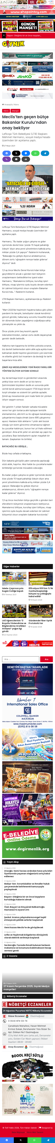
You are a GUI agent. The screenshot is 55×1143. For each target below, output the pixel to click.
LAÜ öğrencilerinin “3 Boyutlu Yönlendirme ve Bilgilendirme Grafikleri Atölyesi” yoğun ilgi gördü (14, 626)
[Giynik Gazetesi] (13, 44)
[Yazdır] (26, 159)
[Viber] (6, 159)
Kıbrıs (16, 104)
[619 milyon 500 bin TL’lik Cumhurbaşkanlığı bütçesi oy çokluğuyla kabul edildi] (41, 579)
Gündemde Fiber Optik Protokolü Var (40, 622)
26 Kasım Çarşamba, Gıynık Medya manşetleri (24, 988)
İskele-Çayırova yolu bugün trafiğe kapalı (12, 589)
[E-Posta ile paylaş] (16, 159)
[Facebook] (6, 153)
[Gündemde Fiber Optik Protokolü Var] (41, 611)
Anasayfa (8, 104)
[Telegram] (45, 153)
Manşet (15, 111)
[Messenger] (26, 153)
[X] (16, 153)
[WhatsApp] (35, 153)
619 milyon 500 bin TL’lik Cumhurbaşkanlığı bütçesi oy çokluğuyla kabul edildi (41, 592)
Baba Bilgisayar (18, 1132)
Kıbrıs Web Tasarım (35, 1132)
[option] (27, 976)
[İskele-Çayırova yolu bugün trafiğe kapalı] (14, 579)
